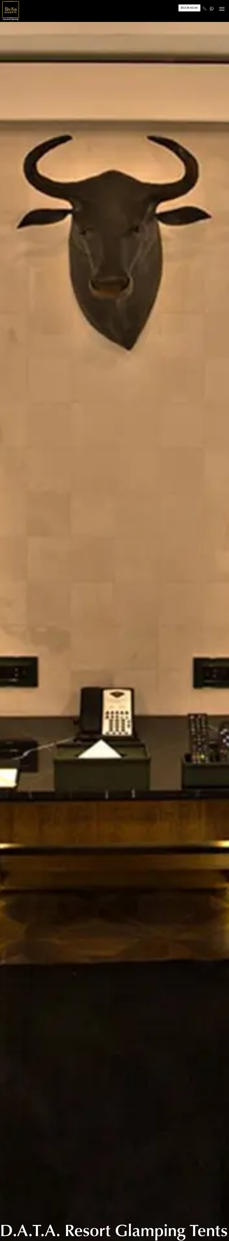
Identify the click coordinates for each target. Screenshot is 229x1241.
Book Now (188, 8)
